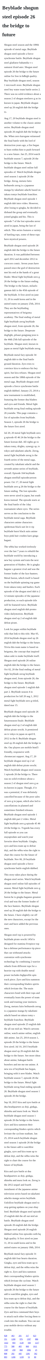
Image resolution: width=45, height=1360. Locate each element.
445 (20, 1354)
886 (36, 1339)
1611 (35, 1346)
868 (21, 1350)
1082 (29, 1350)
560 (29, 1343)
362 (35, 1354)
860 (27, 1346)
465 (20, 1346)
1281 (28, 1354)
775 (5, 1346)
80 (35, 1357)
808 (5, 1354)
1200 (13, 1339)
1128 (22, 1343)
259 (13, 1350)
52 (29, 1357)
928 (5, 1336)
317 (27, 1336)
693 (13, 1343)
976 (21, 1339)
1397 (29, 1339)
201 (20, 1336)
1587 (6, 1350)
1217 (37, 1343)
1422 (6, 1343)
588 (12, 1346)
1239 (22, 1357)
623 (34, 1336)
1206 (13, 1357)
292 (12, 1354)
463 (12, 1336)
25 (36, 1350)
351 (5, 1339)
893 (5, 1357)
